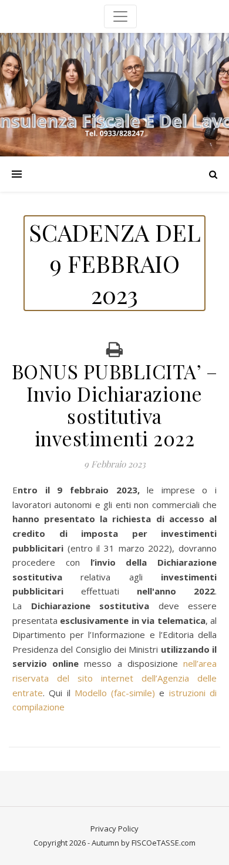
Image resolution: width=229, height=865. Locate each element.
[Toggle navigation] (120, 16)
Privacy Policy (114, 828)
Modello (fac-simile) (115, 693)
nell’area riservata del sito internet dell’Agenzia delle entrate (114, 677)
